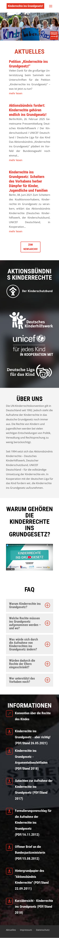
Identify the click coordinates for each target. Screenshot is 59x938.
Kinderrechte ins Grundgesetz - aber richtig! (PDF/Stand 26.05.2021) (32, 737)
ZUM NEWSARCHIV (30, 246)
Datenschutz (43, 929)
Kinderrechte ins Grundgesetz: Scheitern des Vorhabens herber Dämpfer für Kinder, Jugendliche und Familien (28, 181)
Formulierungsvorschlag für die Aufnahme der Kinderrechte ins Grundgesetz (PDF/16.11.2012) (33, 822)
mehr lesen (15, 93)
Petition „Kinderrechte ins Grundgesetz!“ (28, 63)
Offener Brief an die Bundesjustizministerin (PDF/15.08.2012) (30, 853)
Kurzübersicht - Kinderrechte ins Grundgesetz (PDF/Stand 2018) (34, 907)
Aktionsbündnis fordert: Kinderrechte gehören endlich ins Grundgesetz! (27, 110)
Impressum (26, 929)
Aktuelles (11, 929)
